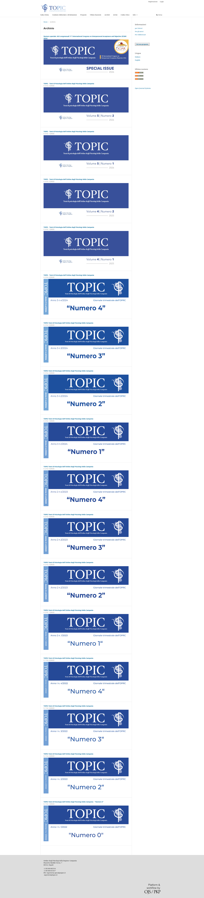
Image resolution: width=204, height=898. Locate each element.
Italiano (137, 57)
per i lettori (138, 28)
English (137, 60)
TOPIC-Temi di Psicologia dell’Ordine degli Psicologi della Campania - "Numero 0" (74, 802)
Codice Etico (125, 15)
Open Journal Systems (143, 88)
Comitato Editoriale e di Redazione (64, 15)
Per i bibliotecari (140, 35)
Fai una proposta (142, 44)
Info (134, 15)
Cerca (160, 15)
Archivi (107, 15)
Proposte (83, 15)
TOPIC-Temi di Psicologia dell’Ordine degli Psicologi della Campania (68, 323)
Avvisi (115, 15)
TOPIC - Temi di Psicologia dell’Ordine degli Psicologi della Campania (69, 84)
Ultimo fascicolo (95, 15)
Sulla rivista (44, 15)
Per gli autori (139, 31)
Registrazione (152, 2)
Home (45, 22)
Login (162, 2)
